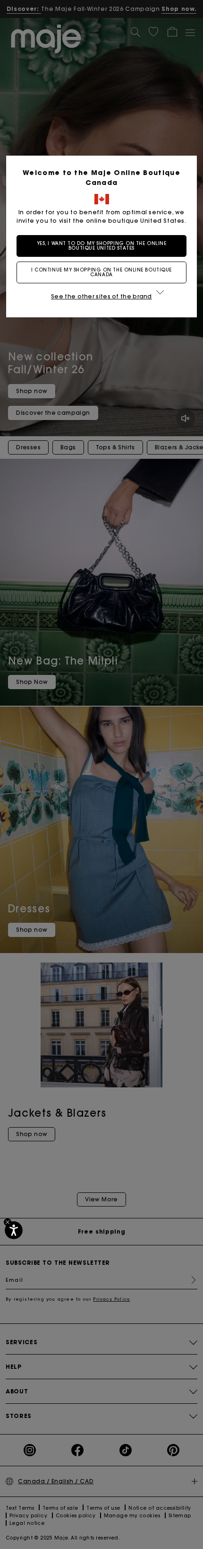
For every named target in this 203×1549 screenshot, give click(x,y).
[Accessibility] (14, 1230)
